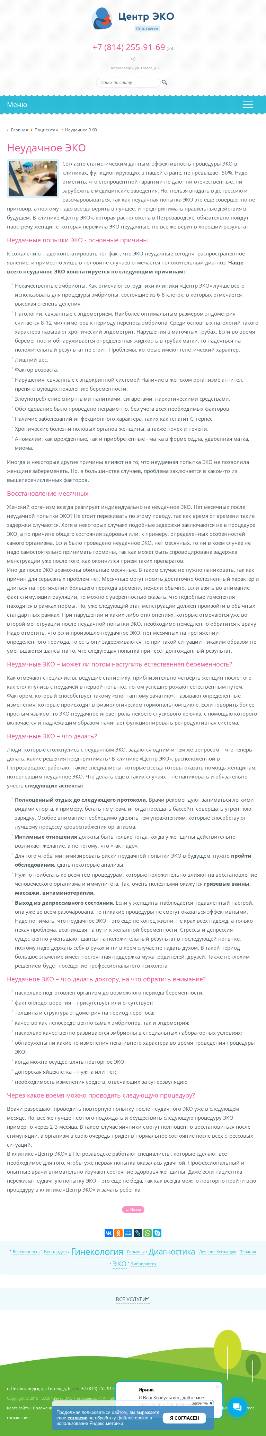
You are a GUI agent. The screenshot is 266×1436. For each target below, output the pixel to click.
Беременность (26, 1251)
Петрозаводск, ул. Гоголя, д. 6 (134, 67)
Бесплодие (55, 1251)
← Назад (133, 1209)
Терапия (248, 1251)
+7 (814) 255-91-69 (128, 47)
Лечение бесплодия (217, 1251)
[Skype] (157, 1233)
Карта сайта (18, 1407)
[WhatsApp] (147, 1233)
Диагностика (172, 1251)
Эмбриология (144, 1263)
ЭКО (120, 1263)
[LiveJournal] (138, 1233)
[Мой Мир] (128, 1233)
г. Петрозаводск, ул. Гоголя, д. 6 (38, 1388)
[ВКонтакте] (109, 1233)
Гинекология (97, 1251)
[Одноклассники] (118, 1233)
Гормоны (135, 1251)
